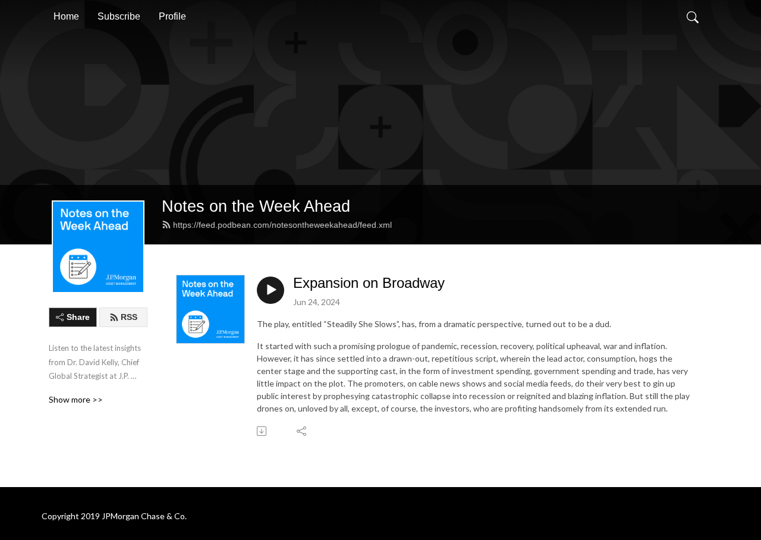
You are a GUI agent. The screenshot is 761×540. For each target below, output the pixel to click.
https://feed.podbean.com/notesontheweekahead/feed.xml (282, 225)
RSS (129, 317)
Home (66, 16)
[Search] (692, 17)
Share (78, 317)
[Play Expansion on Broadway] (270, 290)
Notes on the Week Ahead (256, 206)
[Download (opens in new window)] (262, 431)
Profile (172, 16)
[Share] (302, 431)
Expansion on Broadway (369, 283)
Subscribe (119, 16)
